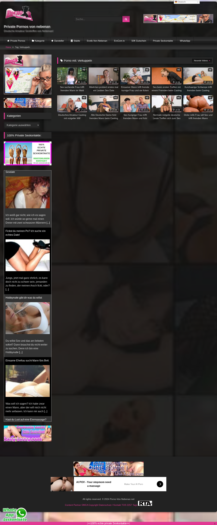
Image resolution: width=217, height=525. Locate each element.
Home (8, 47)
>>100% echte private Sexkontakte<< (108, 523)
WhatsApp (185, 40)
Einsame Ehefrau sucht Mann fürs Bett (27, 303)
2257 (130, 505)
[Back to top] (207, 515)
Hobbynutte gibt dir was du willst (24, 240)
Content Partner (73, 505)
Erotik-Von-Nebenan (97, 40)
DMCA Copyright (90, 505)
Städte (77, 40)
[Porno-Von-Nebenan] (19, 14)
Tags (135, 505)
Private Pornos (17, 40)
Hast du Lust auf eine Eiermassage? (26, 362)
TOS (124, 505)
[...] (7, 232)
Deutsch (181, 2)
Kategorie (39, 40)
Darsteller (59, 40)
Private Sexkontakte (163, 40)
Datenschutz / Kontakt (110, 505)
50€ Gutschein (139, 40)
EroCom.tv (119, 40)
